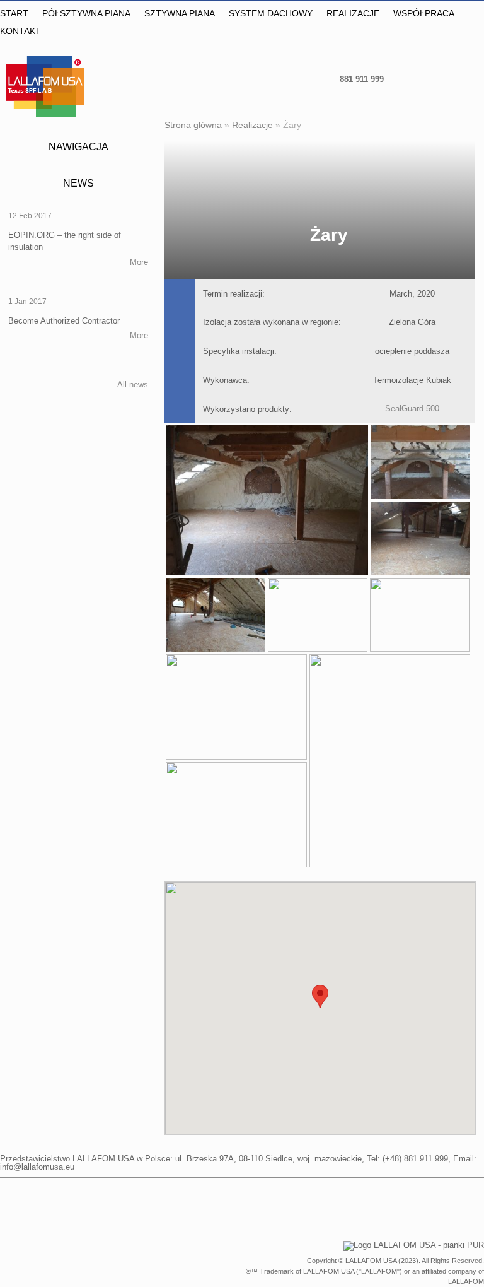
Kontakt (20, 31)
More (139, 262)
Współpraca (423, 13)
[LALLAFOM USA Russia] (438, 79)
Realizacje (352, 13)
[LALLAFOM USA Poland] (407, 79)
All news (132, 384)
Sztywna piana (179, 13)
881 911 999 (362, 79)
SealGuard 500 (412, 408)
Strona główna (193, 125)
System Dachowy (271, 13)
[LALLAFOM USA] (468, 79)
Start (14, 13)
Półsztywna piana (86, 13)
